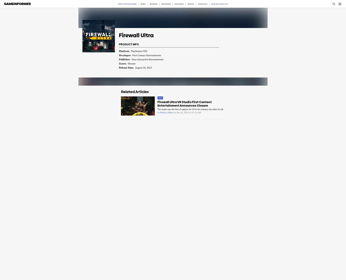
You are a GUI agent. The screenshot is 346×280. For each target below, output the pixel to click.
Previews (166, 4)
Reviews (154, 4)
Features (179, 4)
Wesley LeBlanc (166, 113)
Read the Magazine (127, 4)
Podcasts (202, 4)
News (143, 4)
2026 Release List (219, 4)
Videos (190, 4)
